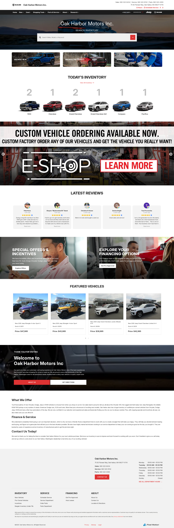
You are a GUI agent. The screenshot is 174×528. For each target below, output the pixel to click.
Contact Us (102, 467)
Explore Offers (20, 259)
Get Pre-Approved (107, 256)
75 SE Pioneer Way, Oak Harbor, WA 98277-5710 (147, 5)
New (20, 12)
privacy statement (118, 507)
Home (15, 12)
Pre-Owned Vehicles (21, 491)
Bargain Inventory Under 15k (24, 497)
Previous (7, 150)
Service (44, 483)
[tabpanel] (87, 149)
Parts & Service (53, 12)
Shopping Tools (38, 12)
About (65, 12)
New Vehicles (19, 488)
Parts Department (46, 497)
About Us (32, 373)
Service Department (46, 491)
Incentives (18, 494)
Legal (99, 515)
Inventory (21, 483)
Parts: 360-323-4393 (156, 2)
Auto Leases (70, 491)
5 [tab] (92, 174)
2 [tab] (84, 174)
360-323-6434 (102, 457)
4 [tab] (89, 174)
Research (74, 12)
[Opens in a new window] (160, 8)
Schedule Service (46, 488)
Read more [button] (27, 217)
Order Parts (44, 494)
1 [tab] (81, 174)
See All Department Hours (150, 472)
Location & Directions (98, 494)
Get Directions (68, 373)
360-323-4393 (102, 462)
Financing (71, 483)
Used (28, 12)
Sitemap (93, 515)
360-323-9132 (103, 459)
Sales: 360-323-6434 (122, 2)
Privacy (87, 515)
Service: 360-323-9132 (139, 2)
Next (171, 149)
